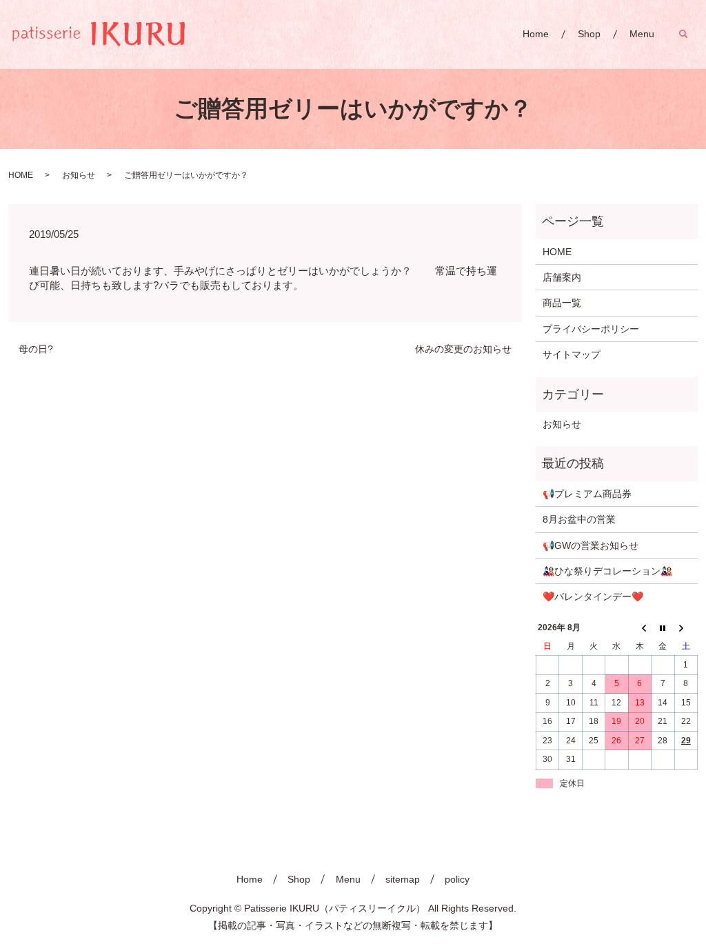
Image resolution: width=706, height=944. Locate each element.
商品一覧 (562, 302)
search (690, 33)
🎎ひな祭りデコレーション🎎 (607, 570)
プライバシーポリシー (591, 328)
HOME (20, 175)
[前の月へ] (639, 628)
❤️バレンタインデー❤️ (593, 596)
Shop (589, 33)
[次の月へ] (685, 628)
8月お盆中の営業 (579, 519)
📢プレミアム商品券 (587, 493)
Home (536, 33)
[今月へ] (663, 628)
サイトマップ (572, 354)
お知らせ (78, 175)
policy (457, 879)
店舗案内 (562, 277)
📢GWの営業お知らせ (590, 545)
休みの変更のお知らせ (463, 348)
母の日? (36, 348)
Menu (641, 33)
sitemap (402, 879)
